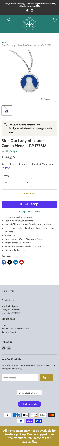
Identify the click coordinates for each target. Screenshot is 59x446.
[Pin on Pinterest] (21, 262)
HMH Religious (11, 151)
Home (5, 42)
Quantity (5, 176)
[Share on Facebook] (4, 262)
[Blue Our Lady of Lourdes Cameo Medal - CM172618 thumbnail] (7, 110)
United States (28, 393)
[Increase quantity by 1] (27, 182)
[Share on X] (9, 262)
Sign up (46, 377)
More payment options (29, 211)
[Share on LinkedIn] (15, 262)
